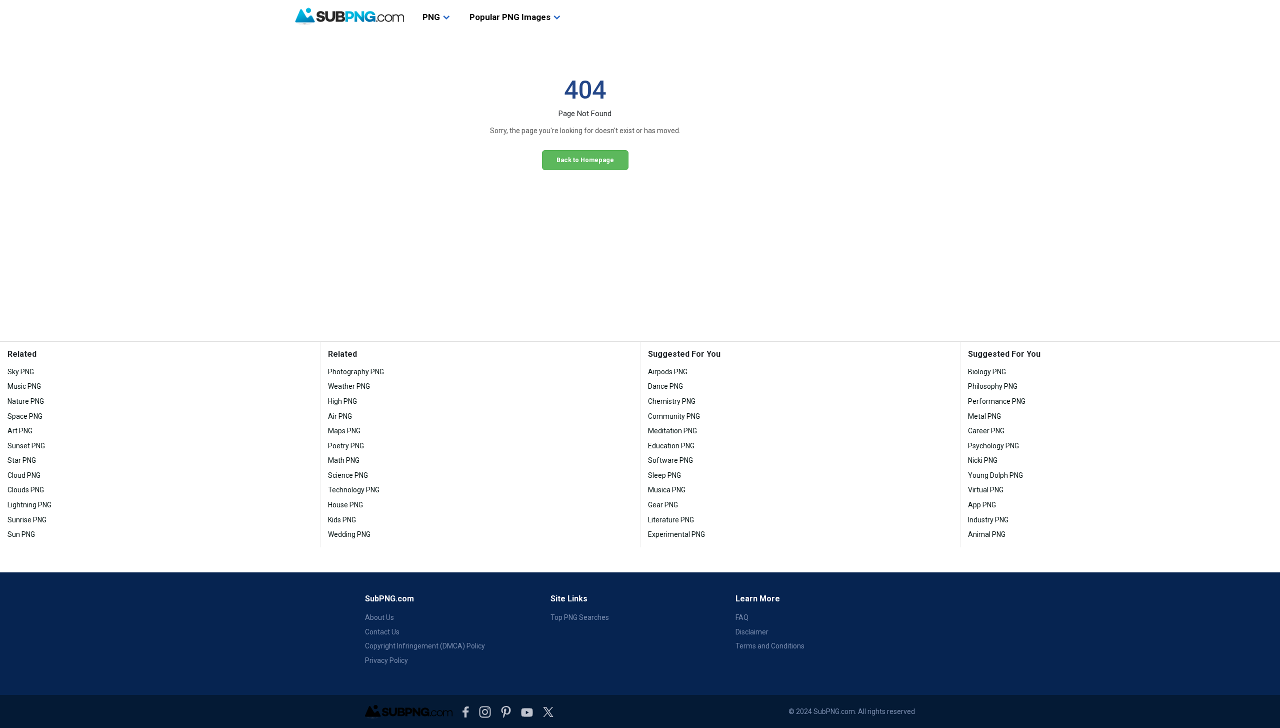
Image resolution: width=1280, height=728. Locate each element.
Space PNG (25, 416)
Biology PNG (987, 372)
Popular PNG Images (510, 17)
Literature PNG (671, 520)
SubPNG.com (389, 598)
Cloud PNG (24, 475)
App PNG (982, 505)
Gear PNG (663, 505)
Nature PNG (26, 401)
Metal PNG (984, 416)
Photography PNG (356, 372)
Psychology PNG (993, 446)
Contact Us (382, 632)
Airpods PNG (668, 372)
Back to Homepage (585, 160)
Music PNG (24, 386)
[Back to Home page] (349, 16)
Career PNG (986, 431)
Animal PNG (987, 534)
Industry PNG (988, 520)
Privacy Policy (386, 660)
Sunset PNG (26, 446)
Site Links (569, 598)
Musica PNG (667, 490)
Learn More (758, 598)
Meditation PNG (672, 431)
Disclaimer (752, 632)
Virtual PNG (986, 490)
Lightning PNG (30, 505)
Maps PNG (344, 431)
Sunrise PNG (27, 520)
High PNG (342, 401)
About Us (379, 617)
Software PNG (670, 460)
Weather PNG (349, 386)
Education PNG (671, 446)
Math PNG (344, 460)
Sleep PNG (664, 475)
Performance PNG (997, 401)
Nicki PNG (983, 460)
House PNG (345, 505)
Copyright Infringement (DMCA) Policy (425, 646)
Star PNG (22, 460)
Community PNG (674, 416)
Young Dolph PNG (995, 475)
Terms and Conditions (770, 646)
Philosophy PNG (993, 386)
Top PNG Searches (579, 617)
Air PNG (340, 416)
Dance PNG (665, 386)
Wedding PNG (349, 534)
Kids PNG (342, 520)
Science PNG (348, 475)
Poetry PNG (346, 446)
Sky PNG (21, 372)
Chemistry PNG (672, 401)
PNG (431, 17)
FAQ (742, 617)
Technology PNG (354, 490)
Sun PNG (21, 534)
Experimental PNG (676, 534)
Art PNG (20, 431)
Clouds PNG (26, 490)
